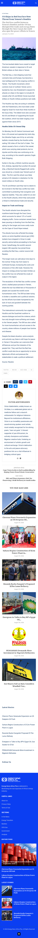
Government (6, 831)
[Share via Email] (16, 386)
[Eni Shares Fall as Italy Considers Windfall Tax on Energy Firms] (19, 670)
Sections (5, 812)
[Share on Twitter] (25, 381)
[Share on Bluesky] (11, 386)
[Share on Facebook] (21, 381)
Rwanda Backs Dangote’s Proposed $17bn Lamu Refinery (23, 915)
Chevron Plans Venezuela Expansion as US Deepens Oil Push (25, 891)
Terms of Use (6, 807)
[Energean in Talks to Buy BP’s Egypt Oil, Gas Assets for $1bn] (19, 603)
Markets (4, 824)
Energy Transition (7, 820)
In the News (5, 816)
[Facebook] (19, 933)
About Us (5, 800)
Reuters (11, 362)
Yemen (5, 373)
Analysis (4, 834)
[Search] (36, 3)
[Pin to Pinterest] (30, 381)
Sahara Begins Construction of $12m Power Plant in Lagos (25, 903)
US (31, 370)
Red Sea (14, 370)
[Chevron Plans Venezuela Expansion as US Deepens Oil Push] (19, 503)
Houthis (6, 370)
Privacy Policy (6, 804)
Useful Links (7, 796)
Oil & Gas (4, 827)
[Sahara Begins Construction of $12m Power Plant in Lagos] (19, 537)
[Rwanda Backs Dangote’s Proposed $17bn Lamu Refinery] (19, 570)
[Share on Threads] (6, 386)
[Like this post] (16, 381)
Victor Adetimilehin (19, 402)
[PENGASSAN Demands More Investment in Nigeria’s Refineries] (19, 636)
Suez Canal (23, 370)
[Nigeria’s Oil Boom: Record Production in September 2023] (19, 855)
